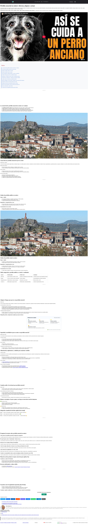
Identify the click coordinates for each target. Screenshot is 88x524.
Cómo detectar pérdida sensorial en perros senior (9, 69)
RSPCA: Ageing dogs (22, 366)
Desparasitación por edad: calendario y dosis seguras (9, 503)
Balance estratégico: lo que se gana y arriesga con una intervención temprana (13, 80)
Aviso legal (2, 522)
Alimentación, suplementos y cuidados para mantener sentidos (11, 77)
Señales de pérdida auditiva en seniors (7, 70)
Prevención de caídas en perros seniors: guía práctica (9, 501)
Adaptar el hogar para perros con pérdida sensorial (9, 74)
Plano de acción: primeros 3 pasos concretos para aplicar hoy (11, 84)
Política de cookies (13, 522)
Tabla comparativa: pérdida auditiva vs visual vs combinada (10, 73)
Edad (2, 513)
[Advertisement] (44, 97)
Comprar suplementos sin (6, 361)
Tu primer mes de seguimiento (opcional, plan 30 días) (10, 87)
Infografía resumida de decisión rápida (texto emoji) (9, 81)
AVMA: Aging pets (22, 365)
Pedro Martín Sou (4, 511)
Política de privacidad (7, 522)
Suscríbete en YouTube (48, 522)
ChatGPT (44, 494)
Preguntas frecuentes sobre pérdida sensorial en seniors (10, 83)
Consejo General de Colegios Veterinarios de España (20, 367)
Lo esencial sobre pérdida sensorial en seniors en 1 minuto (10, 67)
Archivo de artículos (25, 522)
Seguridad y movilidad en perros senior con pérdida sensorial (11, 76)
